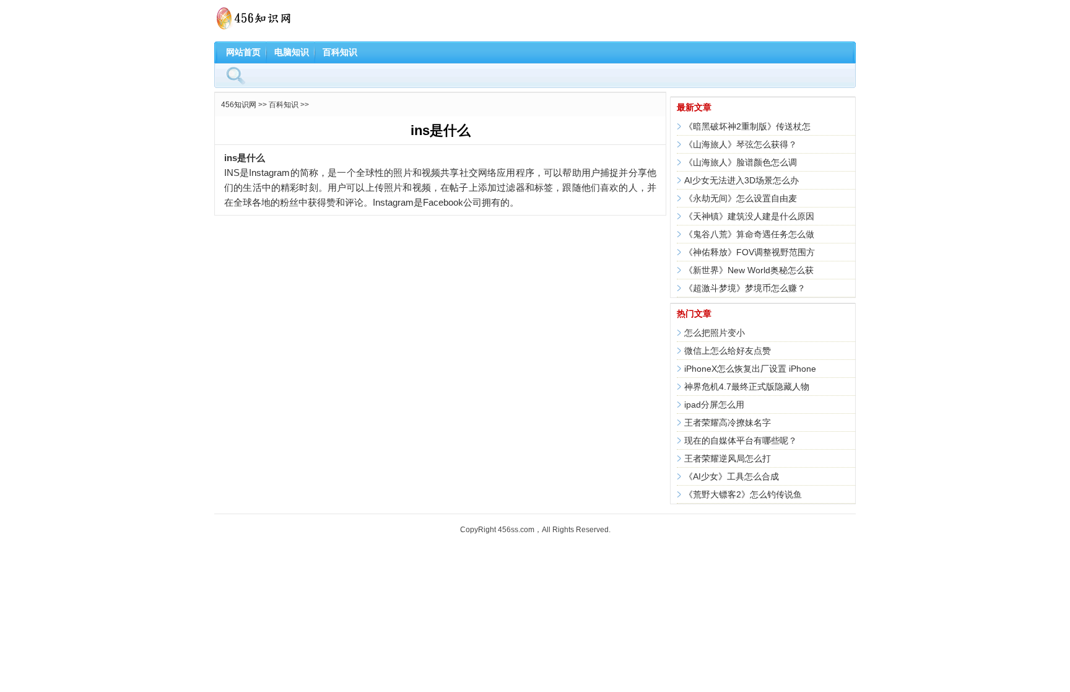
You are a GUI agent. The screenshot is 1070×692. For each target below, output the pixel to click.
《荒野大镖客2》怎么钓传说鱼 (743, 494)
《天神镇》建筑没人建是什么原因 (749, 216)
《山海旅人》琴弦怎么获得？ (740, 144)
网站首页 (243, 52)
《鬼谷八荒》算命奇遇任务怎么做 (749, 234)
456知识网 (238, 104)
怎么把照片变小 (714, 333)
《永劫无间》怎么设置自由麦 (740, 198)
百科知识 (340, 52)
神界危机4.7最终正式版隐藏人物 (746, 387)
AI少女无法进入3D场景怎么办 (741, 180)
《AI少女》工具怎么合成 (731, 476)
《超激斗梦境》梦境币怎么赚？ (745, 288)
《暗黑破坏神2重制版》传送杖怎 (747, 126)
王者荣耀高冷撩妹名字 (727, 422)
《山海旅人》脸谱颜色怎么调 (740, 162)
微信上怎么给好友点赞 (727, 351)
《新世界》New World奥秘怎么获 (749, 270)
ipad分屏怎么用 (714, 405)
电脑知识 (291, 52)
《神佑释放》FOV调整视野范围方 (749, 252)
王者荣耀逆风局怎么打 (727, 458)
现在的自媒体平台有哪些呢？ (740, 440)
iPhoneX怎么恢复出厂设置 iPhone (750, 369)
